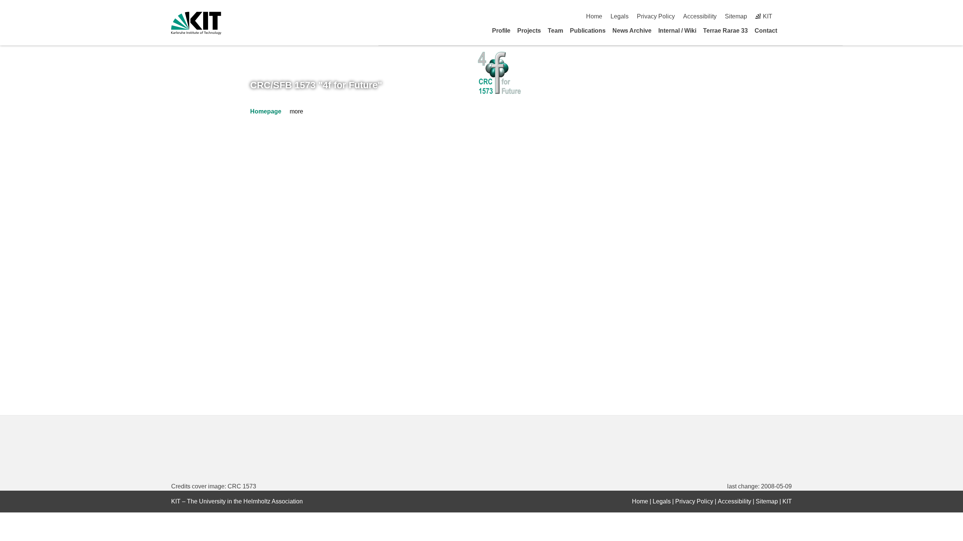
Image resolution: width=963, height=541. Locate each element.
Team (555, 30)
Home (594, 16)
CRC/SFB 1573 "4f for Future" (316, 85)
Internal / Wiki (677, 30)
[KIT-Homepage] (196, 23)
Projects (529, 30)
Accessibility (700, 16)
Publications (588, 30)
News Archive (632, 30)
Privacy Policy (656, 16)
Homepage (265, 111)
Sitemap (736, 16)
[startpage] (789, 30)
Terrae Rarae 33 (725, 30)
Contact (766, 30)
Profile (501, 30)
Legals (620, 16)
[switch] (789, 16)
